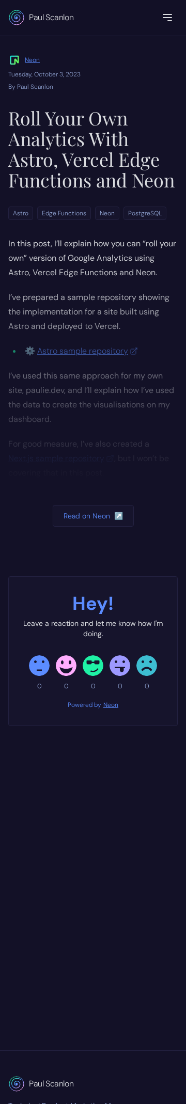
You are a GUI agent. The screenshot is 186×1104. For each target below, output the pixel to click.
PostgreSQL (145, 213)
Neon (32, 60)
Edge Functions (64, 213)
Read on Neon (93, 516)
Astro (20, 213)
